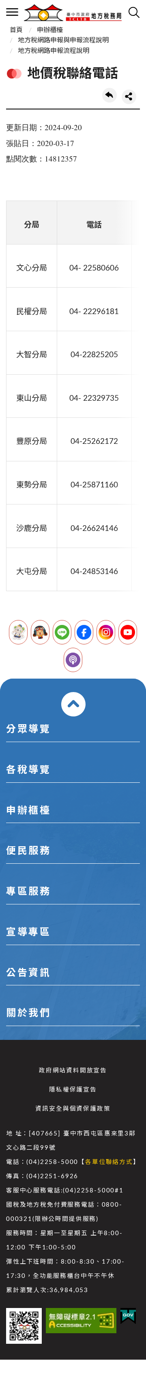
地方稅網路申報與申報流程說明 (63, 40)
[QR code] (24, 1326)
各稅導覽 (28, 770)
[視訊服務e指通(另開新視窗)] (40, 632)
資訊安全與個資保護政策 (72, 1109)
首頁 (16, 30)
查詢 (134, 12)
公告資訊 (28, 973)
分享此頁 (129, 97)
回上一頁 (109, 95)
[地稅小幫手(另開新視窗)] (18, 632)
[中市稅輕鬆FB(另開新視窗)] (84, 632)
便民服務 (28, 851)
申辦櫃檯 (50, 30)
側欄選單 (12, 12)
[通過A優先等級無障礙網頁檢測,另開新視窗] (81, 1320)
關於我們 (28, 1013)
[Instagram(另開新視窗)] (106, 632)
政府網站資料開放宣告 (73, 1071)
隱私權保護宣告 (73, 1090)
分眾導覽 (28, 729)
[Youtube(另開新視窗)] (127, 632)
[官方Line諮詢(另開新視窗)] (62, 632)
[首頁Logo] (73, 12)
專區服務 (28, 892)
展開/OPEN (73, 704)
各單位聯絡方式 (109, 1162)
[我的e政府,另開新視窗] (128, 1316)
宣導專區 (28, 932)
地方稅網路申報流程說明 (53, 51)
